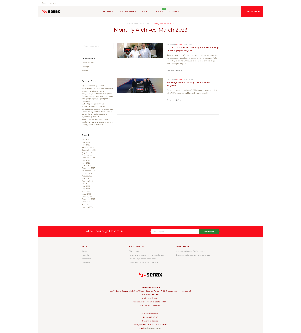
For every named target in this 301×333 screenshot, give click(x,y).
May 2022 (86, 189)
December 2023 (88, 168)
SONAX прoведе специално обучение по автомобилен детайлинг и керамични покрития (97, 106)
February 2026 (87, 147)
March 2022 (86, 194)
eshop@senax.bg (153, 328)
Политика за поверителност (142, 259)
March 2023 (86, 178)
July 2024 (85, 160)
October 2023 (87, 173)
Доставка (86, 259)
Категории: (171, 44)
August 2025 (87, 153)
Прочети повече (174, 71)
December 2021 (88, 199)
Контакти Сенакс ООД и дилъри (190, 251)
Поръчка (85, 255)
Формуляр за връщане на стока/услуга (193, 255)
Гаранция (86, 262)
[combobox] (97, 46)
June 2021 (86, 202)
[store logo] (51, 11)
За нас (84, 251)
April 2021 (85, 204)
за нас (52, 3)
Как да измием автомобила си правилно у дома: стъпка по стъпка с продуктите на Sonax (97, 122)
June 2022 (86, 186)
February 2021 (87, 207)
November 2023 (88, 171)
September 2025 (88, 150)
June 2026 (86, 142)
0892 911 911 (254, 11)
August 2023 (87, 176)
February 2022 (87, 197)
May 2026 (86, 145)
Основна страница (134, 24)
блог (44, 3)
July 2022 (85, 184)
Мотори (85, 67)
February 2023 (87, 181)
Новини (85, 71)
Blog (147, 24)
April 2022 (86, 191)
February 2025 (87, 155)
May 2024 (86, 163)
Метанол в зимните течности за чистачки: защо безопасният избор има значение (97, 114)
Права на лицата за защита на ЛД (144, 262)
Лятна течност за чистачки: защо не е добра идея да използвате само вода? (97, 98)
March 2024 (86, 166)
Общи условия (135, 251)
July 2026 (85, 140)
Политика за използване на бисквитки (146, 255)
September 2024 (89, 158)
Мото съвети (88, 63)
